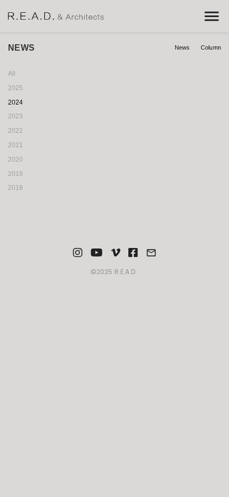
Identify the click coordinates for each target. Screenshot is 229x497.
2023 (15, 116)
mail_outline (151, 252)
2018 (15, 187)
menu (211, 16)
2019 (15, 174)
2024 (15, 102)
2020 (15, 159)
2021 (15, 145)
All (11, 73)
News (182, 47)
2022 (15, 130)
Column (211, 47)
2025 (15, 88)
